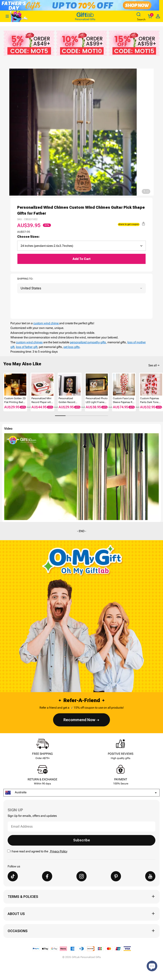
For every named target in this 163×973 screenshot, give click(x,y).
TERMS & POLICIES (23, 897)
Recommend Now (79, 720)
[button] (5, 387)
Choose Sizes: (28, 236)
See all (152, 365)
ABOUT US (16, 914)
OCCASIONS (18, 931)
